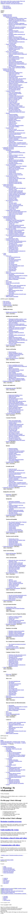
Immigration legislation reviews (15, 163)
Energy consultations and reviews (16, 52)
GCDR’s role (11, 223)
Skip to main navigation (15, 1)
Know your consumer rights (15, 92)
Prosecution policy (13, 269)
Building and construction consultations (17, 27)
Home (2, 740)
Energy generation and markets (15, 61)
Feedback (5, 879)
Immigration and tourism (8, 871)
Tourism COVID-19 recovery (15, 173)
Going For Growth (13, 129)
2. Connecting (9, 758)
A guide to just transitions (8, 746)
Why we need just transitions (15, 752)
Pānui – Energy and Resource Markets (17, 67)
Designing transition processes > (16, 855)
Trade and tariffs (12, 121)
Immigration (8, 150)
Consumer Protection (10, 91)
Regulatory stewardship (11, 228)
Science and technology (8, 872)
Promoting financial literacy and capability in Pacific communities (18, 138)
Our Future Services (13, 162)
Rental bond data (12, 45)
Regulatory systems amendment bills (16, 232)
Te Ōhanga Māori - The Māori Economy (17, 142)
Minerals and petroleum (14, 56)
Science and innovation (11, 187)
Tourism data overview (14, 177)
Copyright (5, 896)
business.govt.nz (12, 124)
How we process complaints (15, 286)
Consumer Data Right (13, 115)
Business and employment (6, 741)
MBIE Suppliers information (12, 296)
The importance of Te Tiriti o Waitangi (17, 755)
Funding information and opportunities (17, 194)
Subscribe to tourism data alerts (15, 183)
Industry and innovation (14, 206)
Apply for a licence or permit (15, 204)
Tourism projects (12, 172)
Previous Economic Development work (17, 146)
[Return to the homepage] (11, 3)
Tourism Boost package (14, 169)
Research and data (13, 198)
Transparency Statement (14, 276)
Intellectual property (13, 123)
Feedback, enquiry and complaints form (17, 285)
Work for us (8, 271)
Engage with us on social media (13, 283)
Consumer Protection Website (15, 93)
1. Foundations (9, 751)
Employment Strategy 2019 (14, 86)
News (7, 280)
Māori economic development (15, 136)
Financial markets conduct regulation (16, 116)
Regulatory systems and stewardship (16, 230)
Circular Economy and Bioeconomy (16, 130)
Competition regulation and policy (16, 118)
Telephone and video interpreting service (17, 241)
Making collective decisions (15, 773)
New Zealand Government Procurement (14, 235)
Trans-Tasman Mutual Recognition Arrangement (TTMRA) (16, 126)
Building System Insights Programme (17, 38)
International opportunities (14, 195)
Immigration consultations (14, 151)
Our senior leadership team (14, 257)
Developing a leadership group (15, 761)
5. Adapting (8, 778)
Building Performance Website (15, 36)
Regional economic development (16, 140)
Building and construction (11, 17)
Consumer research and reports (15, 97)
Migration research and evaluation (16, 159)
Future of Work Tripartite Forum (16, 79)
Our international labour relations (16, 76)
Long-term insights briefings (15, 134)
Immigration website (13, 156)
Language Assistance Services (12, 239)
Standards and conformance (15, 120)
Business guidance (13, 94)
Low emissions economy (14, 59)
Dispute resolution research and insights (17, 227)
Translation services (13, 243)
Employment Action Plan (14, 73)
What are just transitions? (14, 753)
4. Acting (8, 772)
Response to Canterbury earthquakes (16, 23)
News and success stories (14, 196)
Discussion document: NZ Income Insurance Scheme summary (16, 88)
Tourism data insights (13, 180)
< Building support (5, 855)
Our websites (9, 281)
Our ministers (11, 262)
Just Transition (17, 742)
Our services (11, 263)
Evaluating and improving (14, 782)
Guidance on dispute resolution (15, 221)
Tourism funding (12, 171)
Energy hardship (12, 60)
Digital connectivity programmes (16, 212)
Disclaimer (5, 897)
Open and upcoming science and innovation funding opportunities (16, 191)
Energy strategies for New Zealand (16, 57)
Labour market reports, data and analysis (17, 78)
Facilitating (11, 762)
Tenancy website (12, 50)
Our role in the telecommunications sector (18, 211)
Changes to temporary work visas (16, 155)
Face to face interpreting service (15, 242)
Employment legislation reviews (15, 72)
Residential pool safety (13, 30)
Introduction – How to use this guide (14, 748)
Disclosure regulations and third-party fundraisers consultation (17, 107)
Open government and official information (15, 273)
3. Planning (8, 766)
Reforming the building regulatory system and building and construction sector (18, 19)
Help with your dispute (14, 222)
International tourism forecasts (15, 182)
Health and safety (12, 75)
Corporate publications (13, 260)
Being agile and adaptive (14, 779)
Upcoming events (10, 295)
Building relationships (13, 759)
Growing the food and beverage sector (17, 132)
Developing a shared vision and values (17, 769)
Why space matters (13, 203)
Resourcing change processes (15, 777)
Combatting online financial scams (16, 95)
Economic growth (10, 127)
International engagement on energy (16, 62)
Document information (11, 747)
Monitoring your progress (14, 780)
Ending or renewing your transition (16, 783)
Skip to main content (5, 1)
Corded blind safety (13, 102)
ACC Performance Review (14, 89)
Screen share (11, 292)
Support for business (13, 114)
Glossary (8, 784)
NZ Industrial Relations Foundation (16, 81)
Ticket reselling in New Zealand (15, 105)
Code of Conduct (12, 268)
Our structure (11, 258)
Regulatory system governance (15, 231)
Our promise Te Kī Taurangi (15, 259)
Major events (11, 135)
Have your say (6, 5)
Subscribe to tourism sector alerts (16, 174)
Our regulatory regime (13, 207)
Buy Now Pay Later (13, 100)
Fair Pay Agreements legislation (15, 84)
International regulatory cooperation (16, 233)
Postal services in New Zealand (15, 214)
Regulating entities (13, 119)
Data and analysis (7, 7)
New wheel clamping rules (14, 109)
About (4, 866)
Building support (12, 764)
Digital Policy (12, 131)
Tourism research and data (11, 175)
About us (11, 201)
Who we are (8, 255)
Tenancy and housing (10, 44)
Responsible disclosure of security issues (17, 294)
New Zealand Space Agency (12, 200)
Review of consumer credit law (15, 98)
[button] (14, 861)
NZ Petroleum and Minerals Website (16, 66)
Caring (10, 763)
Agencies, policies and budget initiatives (17, 193)
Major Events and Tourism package (16, 168)
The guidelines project (13, 249)
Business (8, 113)
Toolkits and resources (13, 248)
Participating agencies (13, 247)
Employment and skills (11, 71)
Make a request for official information (17, 278)
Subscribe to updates (13, 199)
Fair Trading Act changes (14, 104)
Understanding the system (14, 768)
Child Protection (12, 270)
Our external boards (13, 264)
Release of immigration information (16, 161)
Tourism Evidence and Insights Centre (17, 178)
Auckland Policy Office (11, 219)
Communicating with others (15, 771)
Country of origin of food (14, 103)
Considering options (13, 774)
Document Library (7, 8)
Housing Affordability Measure (15, 46)
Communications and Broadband (13, 210)
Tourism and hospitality (11, 164)
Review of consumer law (14, 99)
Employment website (13, 77)
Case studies (8, 750)
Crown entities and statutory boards (16, 265)
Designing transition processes (15, 767)
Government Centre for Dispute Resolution (15, 220)
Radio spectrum (12, 215)
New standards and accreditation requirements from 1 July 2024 (16, 245)
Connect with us (12, 209)
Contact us (8, 284)
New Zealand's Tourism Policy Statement (17, 166)
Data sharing (11, 274)
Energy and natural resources (12, 51)
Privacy (5, 898)
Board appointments (13, 267)
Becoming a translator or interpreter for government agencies (17, 251)
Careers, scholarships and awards (16, 205)
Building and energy (7, 867)
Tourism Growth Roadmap (14, 167)
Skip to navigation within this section (11, 2)
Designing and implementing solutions (17, 775)
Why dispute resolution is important (16, 225)
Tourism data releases (13, 179)
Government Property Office (12, 238)
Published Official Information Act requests (18, 275)
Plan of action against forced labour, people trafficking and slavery (18, 83)
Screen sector (11, 141)
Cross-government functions (9, 870)
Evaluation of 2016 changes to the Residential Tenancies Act (16, 48)
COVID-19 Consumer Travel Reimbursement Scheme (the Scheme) (17, 111)
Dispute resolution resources (15, 226)
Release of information (13, 279)
